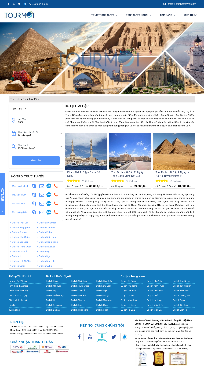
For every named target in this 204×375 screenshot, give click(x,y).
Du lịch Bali (76, 305)
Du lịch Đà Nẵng (128, 281)
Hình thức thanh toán (18, 286)
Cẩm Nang (166, 15)
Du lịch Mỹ (44, 251)
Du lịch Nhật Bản (47, 237)
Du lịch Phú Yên (154, 281)
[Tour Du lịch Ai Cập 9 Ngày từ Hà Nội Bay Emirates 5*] (174, 151)
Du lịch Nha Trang (129, 286)
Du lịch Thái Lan (20, 222)
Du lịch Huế (152, 295)
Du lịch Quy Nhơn (181, 281)
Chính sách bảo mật (18, 300)
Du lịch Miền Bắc (155, 310)
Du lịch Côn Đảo (128, 290)
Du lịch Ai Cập (102, 295)
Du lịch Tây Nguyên (182, 286)
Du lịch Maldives (47, 246)
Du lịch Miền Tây (181, 290)
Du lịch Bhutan (19, 232)
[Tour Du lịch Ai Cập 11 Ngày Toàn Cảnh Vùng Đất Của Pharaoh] (130, 151)
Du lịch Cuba (45, 266)
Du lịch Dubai (45, 232)
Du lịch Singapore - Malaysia (24, 227)
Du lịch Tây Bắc (180, 305)
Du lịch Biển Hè (180, 310)
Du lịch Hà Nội (127, 295)
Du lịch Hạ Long (154, 300)
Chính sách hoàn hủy (18, 290)
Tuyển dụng (14, 310)
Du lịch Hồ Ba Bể (129, 310)
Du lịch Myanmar (47, 222)
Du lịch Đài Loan (20, 242)
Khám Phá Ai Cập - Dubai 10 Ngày (83, 174)
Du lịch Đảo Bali (47, 227)
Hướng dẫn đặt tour (18, 281)
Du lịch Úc (17, 256)
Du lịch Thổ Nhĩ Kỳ (21, 261)
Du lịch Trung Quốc (21, 246)
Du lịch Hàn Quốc (21, 237)
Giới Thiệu (190, 15)
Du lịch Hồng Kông (48, 242)
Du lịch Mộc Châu (155, 305)
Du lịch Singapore (54, 305)
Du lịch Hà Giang (128, 305)
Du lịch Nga (45, 256)
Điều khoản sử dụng (18, 295)
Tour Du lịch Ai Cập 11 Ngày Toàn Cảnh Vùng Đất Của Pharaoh (127, 174)
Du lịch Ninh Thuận (155, 286)
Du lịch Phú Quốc (155, 290)
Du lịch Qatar (18, 266)
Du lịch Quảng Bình (182, 295)
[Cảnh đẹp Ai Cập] (102, 58)
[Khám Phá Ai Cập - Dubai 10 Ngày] (86, 151)
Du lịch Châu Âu (20, 251)
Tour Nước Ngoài (137, 15)
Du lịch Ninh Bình (129, 300)
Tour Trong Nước (102, 15)
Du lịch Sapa (179, 300)
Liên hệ (12, 305)
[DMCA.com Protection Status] (102, 341)
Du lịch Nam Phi (47, 261)
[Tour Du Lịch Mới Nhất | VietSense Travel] (19, 15)
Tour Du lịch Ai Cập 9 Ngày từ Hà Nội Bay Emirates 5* (172, 174)
